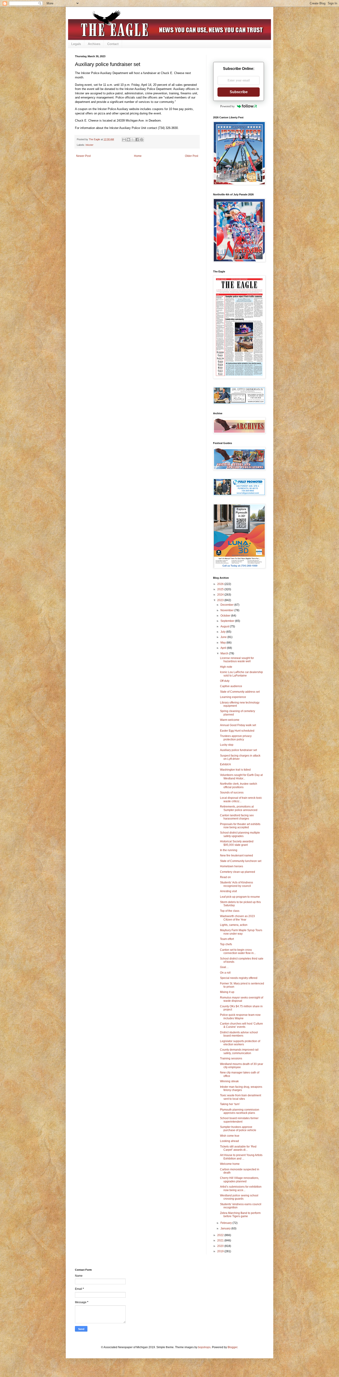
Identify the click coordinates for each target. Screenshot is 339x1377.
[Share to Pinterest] (141, 139)
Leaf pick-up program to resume (240, 896)
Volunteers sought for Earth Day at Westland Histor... (241, 776)
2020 (220, 1246)
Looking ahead (229, 1141)
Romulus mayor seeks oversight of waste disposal (241, 999)
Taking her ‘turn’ (230, 1104)
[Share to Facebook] (137, 139)
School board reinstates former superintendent (239, 1120)
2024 (220, 594)
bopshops (204, 1347)
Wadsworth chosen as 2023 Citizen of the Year (237, 918)
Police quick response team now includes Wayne (240, 1016)
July (223, 631)
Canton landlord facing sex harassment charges (237, 817)
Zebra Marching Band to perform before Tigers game (240, 1214)
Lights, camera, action (233, 925)
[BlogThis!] (128, 139)
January (225, 1228)
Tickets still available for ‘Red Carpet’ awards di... (238, 1148)
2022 (220, 1235)
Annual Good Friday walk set (238, 725)
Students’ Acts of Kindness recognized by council (236, 884)
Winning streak (229, 1081)
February (226, 1223)
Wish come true (229, 1135)
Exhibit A (225, 764)
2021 (220, 1240)
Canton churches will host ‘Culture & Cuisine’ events (241, 1025)
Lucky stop (226, 744)
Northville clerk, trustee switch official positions (238, 785)
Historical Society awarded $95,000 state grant (236, 843)
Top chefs (226, 944)
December (227, 604)
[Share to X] (133, 139)
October (225, 615)
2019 (220, 1251)
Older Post (191, 156)
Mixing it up (227, 992)
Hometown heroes (231, 866)
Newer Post (83, 156)
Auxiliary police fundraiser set (238, 750)
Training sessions (231, 1058)
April (223, 648)
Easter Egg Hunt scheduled (237, 730)
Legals (76, 44)
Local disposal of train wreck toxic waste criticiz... (241, 799)
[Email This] (124, 139)
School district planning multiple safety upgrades (240, 834)
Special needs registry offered (238, 978)
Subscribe (239, 92)
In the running (228, 850)
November (227, 610)
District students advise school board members (239, 1034)
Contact (113, 44)
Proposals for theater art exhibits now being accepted (240, 826)
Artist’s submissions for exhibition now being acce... (241, 1188)
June (223, 637)
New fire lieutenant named (236, 855)
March (224, 653)
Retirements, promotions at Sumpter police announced (238, 808)
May (223, 642)
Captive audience (231, 686)
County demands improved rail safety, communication (239, 1051)
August (225, 626)
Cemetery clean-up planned (237, 871)
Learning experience (233, 697)
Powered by (227, 106)
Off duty (224, 681)
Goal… (224, 967)
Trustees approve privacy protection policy (236, 737)
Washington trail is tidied (235, 769)
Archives (94, 44)
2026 (220, 584)
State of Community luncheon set (240, 861)
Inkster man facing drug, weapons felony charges (241, 1088)
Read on (225, 877)
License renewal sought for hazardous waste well (237, 659)
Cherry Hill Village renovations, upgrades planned (239, 1179)
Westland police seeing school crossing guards (239, 1197)
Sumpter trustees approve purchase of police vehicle (238, 1128)
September (227, 621)
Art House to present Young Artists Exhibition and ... (241, 1156)
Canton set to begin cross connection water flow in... (238, 951)
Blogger (232, 1347)
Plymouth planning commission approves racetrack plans (239, 1111)
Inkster (89, 144)
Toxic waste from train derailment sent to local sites (240, 1097)
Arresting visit (228, 891)
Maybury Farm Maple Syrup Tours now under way (241, 932)
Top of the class (229, 910)
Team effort (227, 939)
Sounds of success (232, 792)
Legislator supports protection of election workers (240, 1043)
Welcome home (230, 1163)
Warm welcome (229, 719)
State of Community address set (240, 691)
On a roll (225, 972)
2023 (220, 600)
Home (138, 156)
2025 (220, 589)
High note (226, 666)
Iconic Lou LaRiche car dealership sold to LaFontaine (241, 674)
